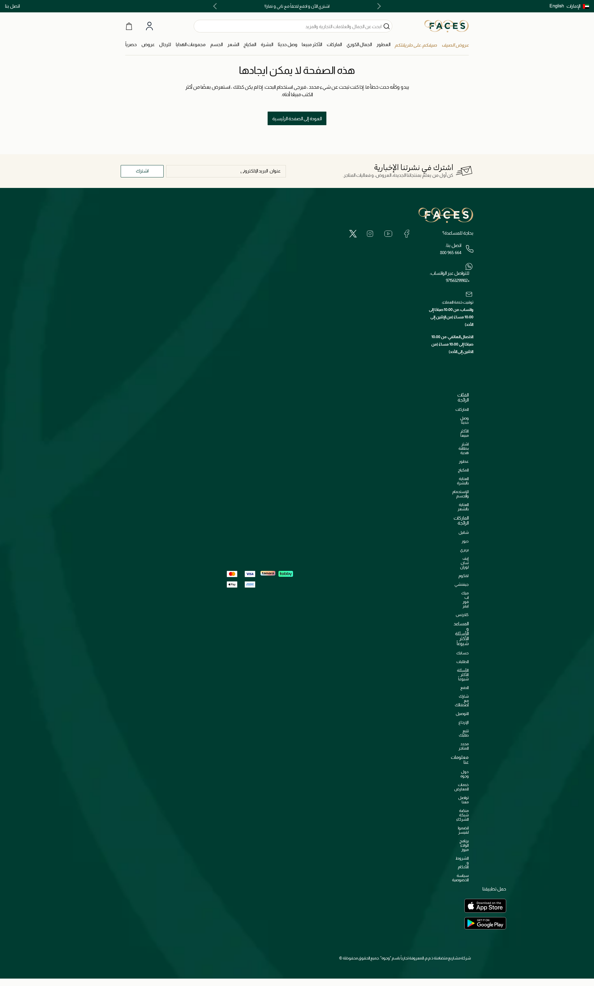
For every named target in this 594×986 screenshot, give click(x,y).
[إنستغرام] (370, 233)
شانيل (463, 532)
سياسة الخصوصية (460, 877)
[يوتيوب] (388, 233)
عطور (464, 461)
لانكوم (463, 575)
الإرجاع (463, 722)
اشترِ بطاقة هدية (463, 448)
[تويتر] (353, 233)
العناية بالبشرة (463, 480)
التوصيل (462, 713)
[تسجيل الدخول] (149, 26)
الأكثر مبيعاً (464, 433)
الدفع (464, 687)
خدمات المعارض (461, 786)
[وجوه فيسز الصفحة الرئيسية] (446, 26)
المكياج (463, 470)
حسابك (462, 653)
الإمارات (573, 6)
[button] (577, 6)
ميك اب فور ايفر (465, 599)
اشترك (142, 170)
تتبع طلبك (464, 733)
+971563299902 (457, 280)
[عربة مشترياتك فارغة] (129, 26)
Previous (378, 6)
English (556, 5)
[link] (334, 45)
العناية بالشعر (463, 506)
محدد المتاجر (463, 746)
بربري (464, 549)
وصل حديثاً (464, 420)
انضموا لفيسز (463, 830)
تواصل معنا (463, 799)
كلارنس (462, 614)
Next (216, 6)
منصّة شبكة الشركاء (462, 815)
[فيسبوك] (406, 233)
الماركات (462, 409)
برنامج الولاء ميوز (464, 845)
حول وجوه (464, 773)
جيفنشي (461, 584)
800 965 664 (450, 252)
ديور (465, 541)
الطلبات (462, 661)
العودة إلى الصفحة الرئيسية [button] (297, 118)
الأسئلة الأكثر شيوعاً (463, 674)
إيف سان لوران (464, 562)
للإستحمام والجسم (460, 493)
